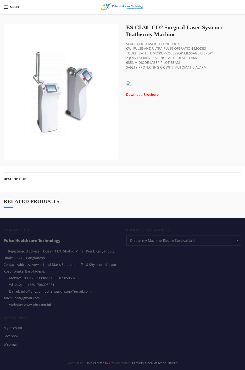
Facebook (11, 336)
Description (15, 179)
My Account (13, 328)
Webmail (11, 344)
